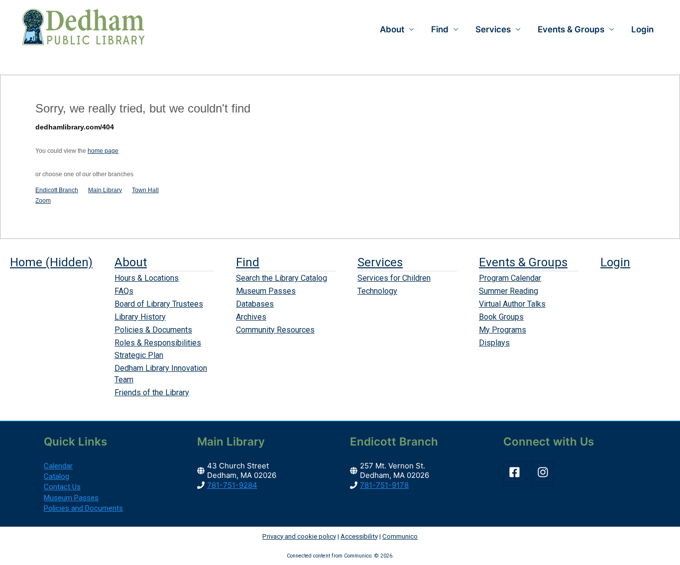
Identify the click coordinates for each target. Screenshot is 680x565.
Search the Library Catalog (281, 278)
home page (103, 150)
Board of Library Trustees (158, 304)
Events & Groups (523, 262)
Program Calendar (510, 278)
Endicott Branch (56, 190)
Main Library (105, 190)
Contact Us (62, 486)
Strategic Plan (138, 355)
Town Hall (145, 190)
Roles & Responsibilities (157, 342)
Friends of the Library (151, 392)
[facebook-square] (516, 472)
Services (380, 262)
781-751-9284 (232, 485)
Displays (494, 342)
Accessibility (359, 536)
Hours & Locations (146, 278)
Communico (400, 536)
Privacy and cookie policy (299, 536)
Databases (255, 304)
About (130, 262)
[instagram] (544, 472)
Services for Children (394, 278)
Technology (377, 291)
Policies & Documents (153, 330)
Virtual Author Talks (512, 304)
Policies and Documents (83, 508)
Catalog (56, 476)
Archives (251, 317)
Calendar (58, 465)
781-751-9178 (384, 485)
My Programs (502, 330)
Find (247, 262)
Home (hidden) (51, 262)
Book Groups (501, 317)
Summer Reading (508, 291)
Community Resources (275, 330)
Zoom (43, 200)
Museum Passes (266, 291)
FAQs (123, 291)
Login (642, 29)
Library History (140, 317)
